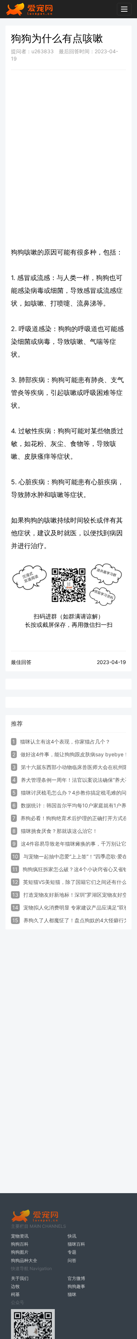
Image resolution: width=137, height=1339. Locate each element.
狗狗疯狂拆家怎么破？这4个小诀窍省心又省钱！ (78, 869)
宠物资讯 (19, 1236)
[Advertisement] (68, 145)
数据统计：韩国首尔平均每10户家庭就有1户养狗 (76, 805)
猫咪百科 (76, 1244)
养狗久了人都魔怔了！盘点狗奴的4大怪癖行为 (76, 920)
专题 (72, 1252)
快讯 (72, 1236)
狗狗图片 (19, 1252)
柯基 (15, 1294)
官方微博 (76, 1278)
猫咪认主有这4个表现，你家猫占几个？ (65, 741)
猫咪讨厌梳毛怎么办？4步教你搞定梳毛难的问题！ (79, 792)
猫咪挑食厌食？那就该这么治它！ (59, 831)
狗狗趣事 (76, 1286)
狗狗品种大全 (24, 1260)
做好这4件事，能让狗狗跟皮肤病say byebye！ (74, 754)
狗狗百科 (19, 1244)
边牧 (15, 1286)
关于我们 (19, 1278)
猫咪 (72, 1294)
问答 (72, 1260)
